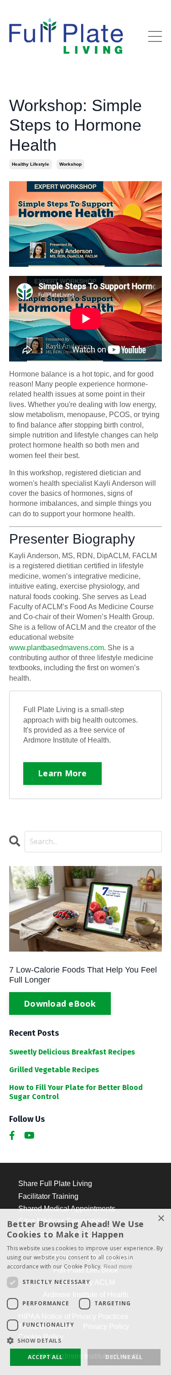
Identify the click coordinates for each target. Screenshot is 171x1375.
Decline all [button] (123, 1357)
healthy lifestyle (30, 164)
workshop (70, 164)
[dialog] (85, 1292)
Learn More (62, 773)
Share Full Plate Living (55, 1183)
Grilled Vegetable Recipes (54, 1069)
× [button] (160, 1218)
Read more (118, 1266)
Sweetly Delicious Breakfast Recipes (72, 1052)
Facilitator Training (48, 1196)
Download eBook (60, 1003)
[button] (85, 1340)
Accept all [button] (45, 1357)
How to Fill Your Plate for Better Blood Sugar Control (76, 1091)
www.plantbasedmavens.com (56, 648)
